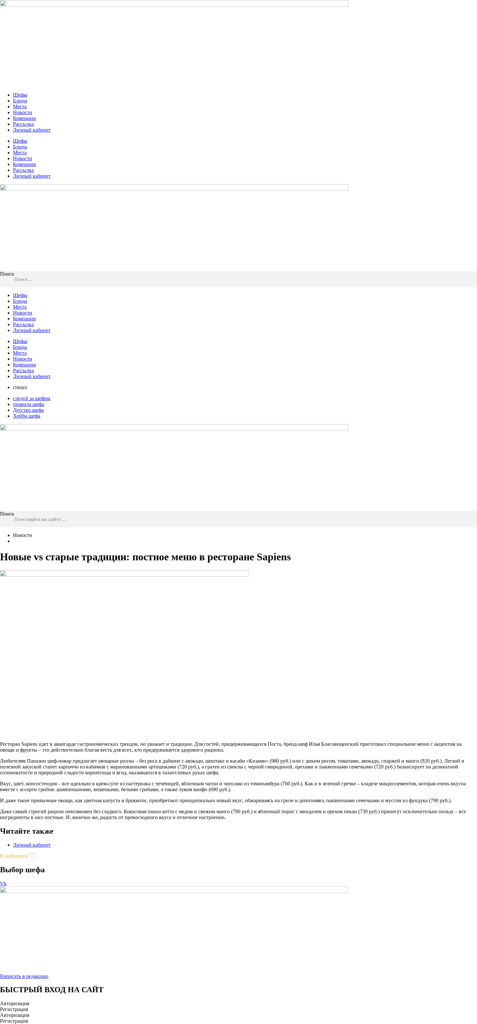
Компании (24, 118)
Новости (22, 112)
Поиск (7, 274)
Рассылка (23, 124)
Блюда (20, 100)
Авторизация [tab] (14, 1003)
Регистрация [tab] (14, 1009)
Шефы (20, 95)
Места (20, 106)
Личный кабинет (32, 130)
